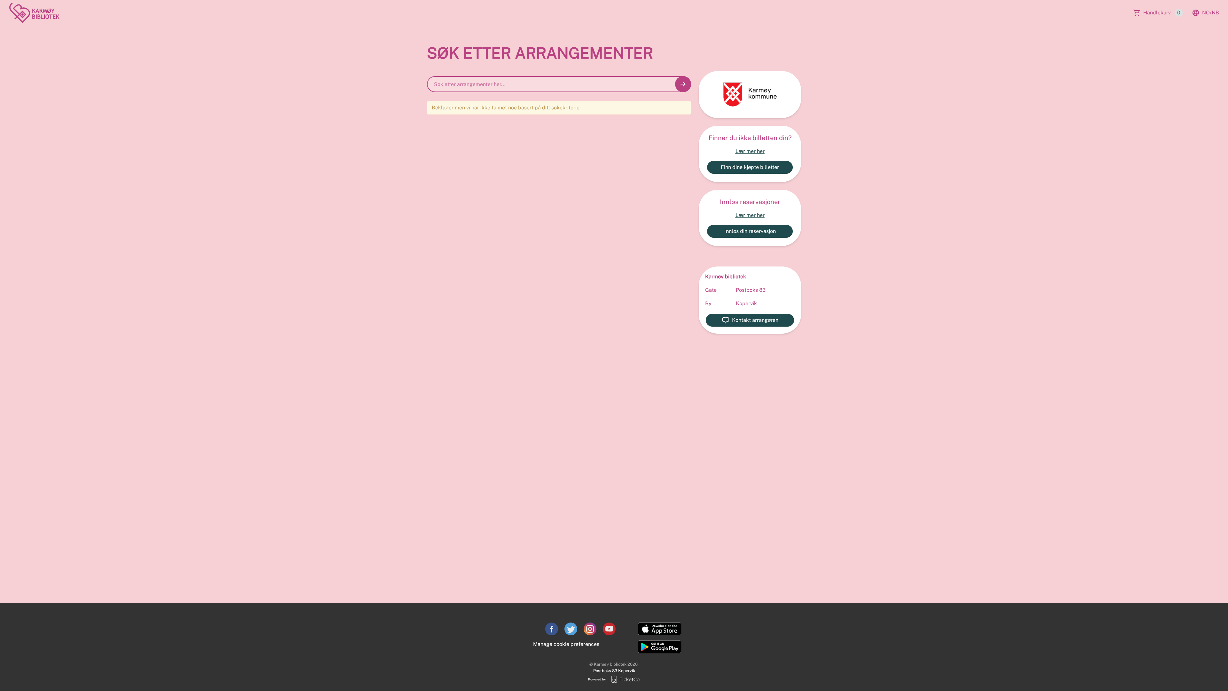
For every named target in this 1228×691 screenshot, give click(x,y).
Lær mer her (750, 151)
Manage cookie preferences (566, 644)
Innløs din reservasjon (750, 231)
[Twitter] (570, 629)
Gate (711, 290)
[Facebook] (551, 629)
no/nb (1210, 13)
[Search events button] (683, 84)
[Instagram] (590, 629)
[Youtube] (609, 629)
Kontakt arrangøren (755, 320)
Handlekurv (1161, 13)
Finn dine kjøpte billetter (750, 167)
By (708, 303)
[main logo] (34, 13)
